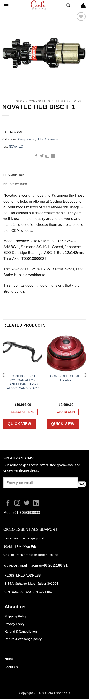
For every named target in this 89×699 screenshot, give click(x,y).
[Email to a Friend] (47, 156)
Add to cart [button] (66, 412)
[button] (6, 5)
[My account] (75, 5)
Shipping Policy (15, 616)
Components (39, 101)
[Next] (85, 384)
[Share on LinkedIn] (53, 156)
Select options (22, 412)
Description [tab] (13, 175)
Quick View (19, 424)
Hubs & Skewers (68, 101)
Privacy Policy (14, 624)
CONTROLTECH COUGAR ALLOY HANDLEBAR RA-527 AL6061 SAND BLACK (23, 382)
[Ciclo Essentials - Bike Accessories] (39, 5)
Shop (20, 101)
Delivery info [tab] (15, 184)
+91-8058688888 (26, 513)
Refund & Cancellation (21, 631)
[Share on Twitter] (42, 156)
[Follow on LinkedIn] (36, 503)
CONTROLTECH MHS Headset (66, 378)
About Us (11, 667)
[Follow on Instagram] (17, 503)
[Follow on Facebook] (8, 503)
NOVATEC (16, 146)
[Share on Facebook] (36, 156)
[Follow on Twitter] (27, 503)
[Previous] (3, 384)
